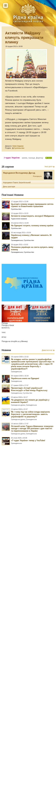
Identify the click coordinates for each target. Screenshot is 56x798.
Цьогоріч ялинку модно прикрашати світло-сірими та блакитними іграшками (32, 205)
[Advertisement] (28, 608)
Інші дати (49, 166)
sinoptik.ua (15, 341)
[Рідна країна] (28, 13)
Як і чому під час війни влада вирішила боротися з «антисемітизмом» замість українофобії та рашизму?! (30, 414)
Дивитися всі (47, 350)
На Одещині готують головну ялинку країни (32, 225)
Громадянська (17, 240)
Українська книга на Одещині (25, 378)
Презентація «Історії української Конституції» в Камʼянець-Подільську (29, 389)
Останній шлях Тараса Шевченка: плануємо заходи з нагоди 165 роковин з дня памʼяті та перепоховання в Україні (32, 428)
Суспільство (19, 148)
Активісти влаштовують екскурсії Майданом (32, 216)
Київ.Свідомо (18, 146)
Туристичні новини (19, 219)
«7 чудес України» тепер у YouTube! (28, 440)
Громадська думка (18, 405)
